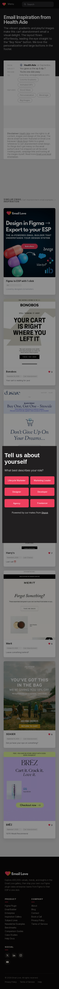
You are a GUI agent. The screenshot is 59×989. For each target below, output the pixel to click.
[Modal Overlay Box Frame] (29, 494)
